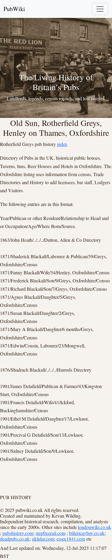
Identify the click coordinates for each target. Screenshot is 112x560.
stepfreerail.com (50, 533)
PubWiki (14, 9)
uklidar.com (43, 539)
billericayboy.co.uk (87, 533)
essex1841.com (70, 539)
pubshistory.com (17, 533)
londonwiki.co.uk (94, 527)
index (62, 144)
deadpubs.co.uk (15, 539)
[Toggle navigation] (100, 9)
